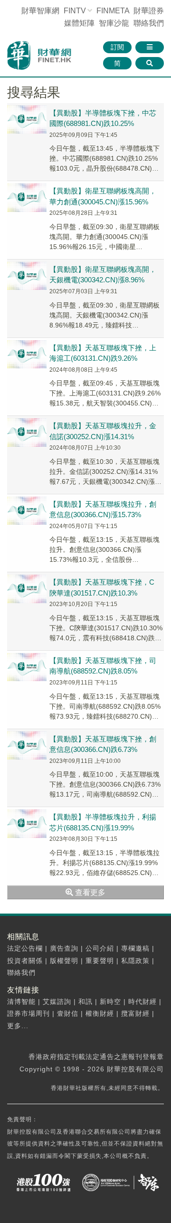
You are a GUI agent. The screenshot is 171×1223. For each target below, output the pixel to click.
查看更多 (89, 892)
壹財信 (67, 1013)
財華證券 (148, 11)
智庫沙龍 (114, 23)
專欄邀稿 (135, 948)
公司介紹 (100, 948)
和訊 (85, 1001)
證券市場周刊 (28, 1013)
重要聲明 (100, 960)
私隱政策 (135, 960)
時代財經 (142, 1001)
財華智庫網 (40, 11)
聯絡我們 (148, 23)
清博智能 (21, 1001)
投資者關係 (25, 960)
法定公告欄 (25, 948)
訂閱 (117, 47)
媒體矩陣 (79, 23)
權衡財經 (100, 1013)
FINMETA (112, 11)
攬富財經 (135, 1013)
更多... (17, 1026)
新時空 (110, 1001)
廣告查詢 (64, 948)
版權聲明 (64, 960)
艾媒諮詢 (57, 1001)
